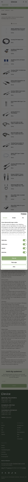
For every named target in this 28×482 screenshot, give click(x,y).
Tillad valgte (14, 262)
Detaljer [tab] (14, 217)
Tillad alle (14, 258)
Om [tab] (23, 217)
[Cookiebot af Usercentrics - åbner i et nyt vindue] (21, 214)
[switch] (25, 244)
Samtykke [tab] (5, 217)
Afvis (14, 266)
